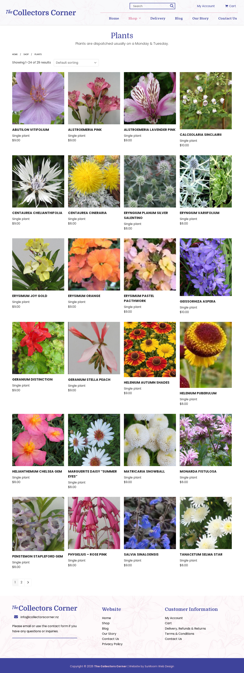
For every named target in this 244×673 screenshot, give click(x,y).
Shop (26, 54)
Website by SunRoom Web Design (151, 666)
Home (15, 54)
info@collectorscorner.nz (40, 617)
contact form (58, 626)
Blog (105, 628)
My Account (206, 6)
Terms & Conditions (179, 633)
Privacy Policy (112, 644)
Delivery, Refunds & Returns (185, 628)
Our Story (109, 633)
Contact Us (110, 639)
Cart (168, 623)
